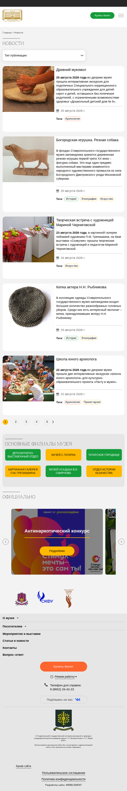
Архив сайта (23, 766)
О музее (8, 618)
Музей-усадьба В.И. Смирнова (63, 471)
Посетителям (12, 626)
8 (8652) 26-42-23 (62, 689)
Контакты (10, 647)
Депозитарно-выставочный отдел (23, 455)
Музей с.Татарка (63, 455)
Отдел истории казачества (104, 471)
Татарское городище (104, 455)
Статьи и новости (16, 640)
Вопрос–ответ (13, 654)
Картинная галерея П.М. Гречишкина (23, 471)
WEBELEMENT (73, 785)
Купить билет (102, 15)
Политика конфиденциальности (63, 779)
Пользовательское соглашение (63, 773)
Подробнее (57, 551)
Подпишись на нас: (60, 699)
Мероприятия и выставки (22, 633)
